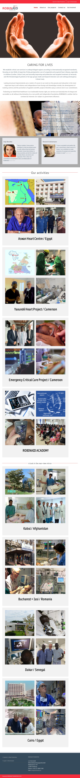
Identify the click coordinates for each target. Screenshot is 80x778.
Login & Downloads (8, 761)
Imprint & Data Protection (10, 757)
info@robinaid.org (36, 770)
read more (12, 160)
